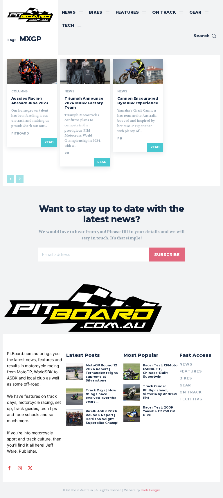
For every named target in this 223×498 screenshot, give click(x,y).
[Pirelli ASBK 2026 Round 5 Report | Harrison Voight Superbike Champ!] (74, 417)
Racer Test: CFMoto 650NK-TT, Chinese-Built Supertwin (160, 371)
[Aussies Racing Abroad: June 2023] (32, 71)
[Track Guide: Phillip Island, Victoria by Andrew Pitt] (131, 392)
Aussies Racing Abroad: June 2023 (29, 100)
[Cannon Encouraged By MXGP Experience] (138, 71)
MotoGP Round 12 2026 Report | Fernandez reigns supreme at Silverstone (102, 373)
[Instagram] (19, 468)
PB (66, 153)
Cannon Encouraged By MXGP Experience (137, 100)
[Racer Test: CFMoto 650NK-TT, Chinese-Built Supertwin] (131, 371)
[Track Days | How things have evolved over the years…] (74, 396)
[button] (204, 35)
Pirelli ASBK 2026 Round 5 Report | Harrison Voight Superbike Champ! (102, 417)
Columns (19, 91)
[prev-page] (10, 179)
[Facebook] (9, 468)
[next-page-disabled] (20, 179)
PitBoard (20, 133)
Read (49, 142)
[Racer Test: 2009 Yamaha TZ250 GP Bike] (131, 414)
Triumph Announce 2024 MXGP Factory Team (83, 103)
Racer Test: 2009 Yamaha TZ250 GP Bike (159, 411)
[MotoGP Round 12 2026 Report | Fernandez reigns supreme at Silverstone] (74, 371)
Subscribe (166, 254)
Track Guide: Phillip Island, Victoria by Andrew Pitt (160, 392)
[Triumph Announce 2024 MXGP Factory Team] (85, 71)
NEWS (69, 91)
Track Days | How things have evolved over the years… (101, 396)
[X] (30, 468)
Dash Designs (150, 490)
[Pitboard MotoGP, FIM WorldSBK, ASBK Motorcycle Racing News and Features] (30, 14)
